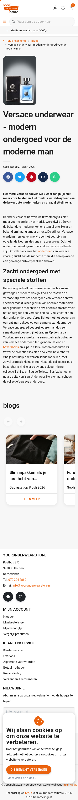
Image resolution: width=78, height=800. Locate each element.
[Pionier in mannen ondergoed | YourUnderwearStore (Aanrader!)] (11, 8)
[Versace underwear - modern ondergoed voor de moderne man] (31, 450)
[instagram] (21, 597)
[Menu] (4, 21)
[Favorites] (63, 8)
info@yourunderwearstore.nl (32, 585)
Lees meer (32, 499)
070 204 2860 (17, 579)
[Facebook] (8, 177)
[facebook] (8, 597)
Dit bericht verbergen (29, 769)
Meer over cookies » (21, 778)
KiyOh (28, 792)
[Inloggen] (55, 8)
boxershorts (11, 347)
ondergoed (45, 251)
